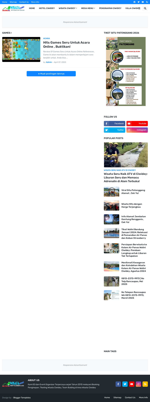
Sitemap (13, 2)
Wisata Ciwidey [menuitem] (67, 8)
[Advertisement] (51, 96)
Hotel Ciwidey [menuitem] (47, 8)
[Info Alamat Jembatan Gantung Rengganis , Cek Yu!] (111, 219)
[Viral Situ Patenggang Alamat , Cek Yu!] (111, 192)
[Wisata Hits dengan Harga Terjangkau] (111, 205)
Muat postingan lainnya (52, 73)
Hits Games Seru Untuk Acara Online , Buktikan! (66, 45)
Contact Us (24, 2)
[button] (139, 8)
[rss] (147, 2)
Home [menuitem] (32, 8)
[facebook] (134, 2)
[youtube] (143, 2)
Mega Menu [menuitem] (87, 8)
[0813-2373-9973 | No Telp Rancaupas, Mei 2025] (111, 281)
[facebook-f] (118, 384)
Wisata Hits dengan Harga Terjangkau (131, 205)
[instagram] (138, 384)
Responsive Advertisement (75, 22)
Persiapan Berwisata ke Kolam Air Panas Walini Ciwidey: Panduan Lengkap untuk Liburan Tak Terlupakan (134, 250)
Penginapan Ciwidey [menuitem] (110, 8)
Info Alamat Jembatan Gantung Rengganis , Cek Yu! (133, 219)
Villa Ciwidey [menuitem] (132, 8)
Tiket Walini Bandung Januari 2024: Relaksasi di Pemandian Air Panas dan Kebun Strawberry (134, 233)
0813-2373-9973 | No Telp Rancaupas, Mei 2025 (132, 281)
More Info (35, 2)
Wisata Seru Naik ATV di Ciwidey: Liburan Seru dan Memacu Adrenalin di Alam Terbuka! (126, 177)
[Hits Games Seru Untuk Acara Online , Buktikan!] (21, 49)
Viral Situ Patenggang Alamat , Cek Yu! (133, 191)
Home (4, 2)
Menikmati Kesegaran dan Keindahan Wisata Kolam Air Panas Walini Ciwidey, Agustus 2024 (133, 267)
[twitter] (138, 2)
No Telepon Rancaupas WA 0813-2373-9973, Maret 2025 (133, 295)
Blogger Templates (22, 397)
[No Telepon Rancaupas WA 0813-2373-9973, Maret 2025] (111, 295)
